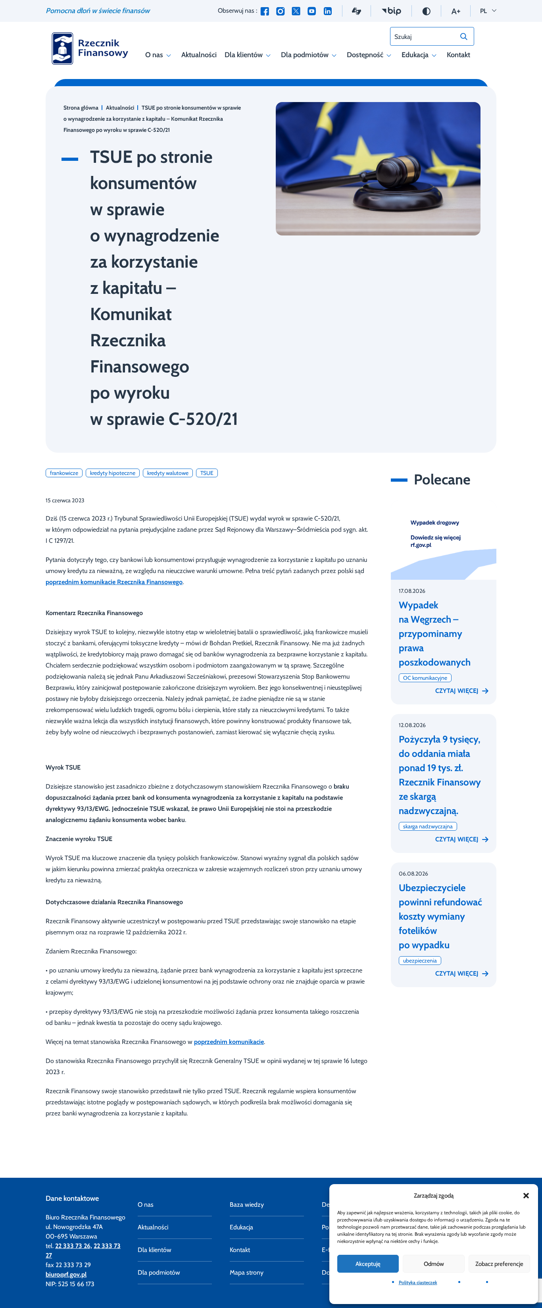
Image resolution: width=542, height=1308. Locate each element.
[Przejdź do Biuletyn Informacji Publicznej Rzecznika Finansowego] (391, 10)
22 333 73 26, (73, 1246)
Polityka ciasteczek (418, 1282)
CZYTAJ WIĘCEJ (457, 691)
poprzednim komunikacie (229, 1042)
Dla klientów (244, 54)
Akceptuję (368, 1263)
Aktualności (199, 54)
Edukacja (415, 54)
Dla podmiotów (305, 54)
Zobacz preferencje (499, 1263)
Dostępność (365, 54)
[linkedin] (328, 11)
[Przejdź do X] (296, 11)
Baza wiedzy (247, 1204)
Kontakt (458, 54)
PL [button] (488, 10)
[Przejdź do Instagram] (280, 11)
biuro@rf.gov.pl (66, 1274)
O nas (154, 54)
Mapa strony (246, 1272)
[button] (526, 1196)
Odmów (434, 1263)
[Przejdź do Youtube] (312, 11)
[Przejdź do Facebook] (264, 11)
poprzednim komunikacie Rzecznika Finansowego (114, 582)
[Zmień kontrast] (426, 10)
